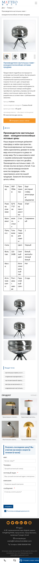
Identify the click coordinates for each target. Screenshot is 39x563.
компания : (7, 481)
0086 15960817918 (24, 544)
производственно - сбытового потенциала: (18, 112)
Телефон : (7, 465)
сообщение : (9, 489)
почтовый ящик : (10, 473)
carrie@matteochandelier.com (19, 541)
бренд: (5, 102)
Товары (9, 8)
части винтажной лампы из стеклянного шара (15, 380)
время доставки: (9, 109)
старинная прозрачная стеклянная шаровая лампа (15, 376)
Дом (3, 8)
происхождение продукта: (12, 105)
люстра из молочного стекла (15, 384)
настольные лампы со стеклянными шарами (15, 373)
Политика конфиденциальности (18, 511)
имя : (5, 458)
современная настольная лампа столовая (15, 388)
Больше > (34, 395)
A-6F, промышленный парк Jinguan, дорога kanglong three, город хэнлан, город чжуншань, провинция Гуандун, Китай (19, 532)
